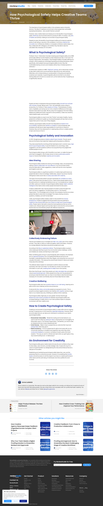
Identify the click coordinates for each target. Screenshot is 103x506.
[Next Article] (89, 407)
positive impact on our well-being (56, 284)
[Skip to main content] (92, 15)
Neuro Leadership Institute (46, 248)
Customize (8, 501)
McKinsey (35, 35)
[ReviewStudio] (17, 6)
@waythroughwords (49, 389)
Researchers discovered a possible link (39, 297)
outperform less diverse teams (37, 202)
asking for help (50, 319)
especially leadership (58, 311)
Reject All (15, 501)
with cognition (61, 291)
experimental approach (39, 273)
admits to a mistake (51, 125)
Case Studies (28, 433)
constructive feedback (37, 332)
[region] (15, 497)
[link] (46, 374)
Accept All (23, 501)
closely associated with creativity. (56, 175)
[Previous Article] (13, 407)
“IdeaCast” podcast (53, 69)
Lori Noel (57, 431)
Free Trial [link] (88, 6)
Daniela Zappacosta (16, 433)
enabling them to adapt (49, 268)
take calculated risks (61, 271)
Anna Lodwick (14, 22)
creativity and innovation (53, 156)
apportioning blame (38, 256)
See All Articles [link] (80, 394)
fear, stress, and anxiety (43, 289)
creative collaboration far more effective (44, 165)
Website (27, 389)
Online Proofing (29, 447)
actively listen (34, 326)
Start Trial (87, 464)
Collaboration (22, 22)
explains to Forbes (52, 107)
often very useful (57, 241)
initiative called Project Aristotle (53, 139)
